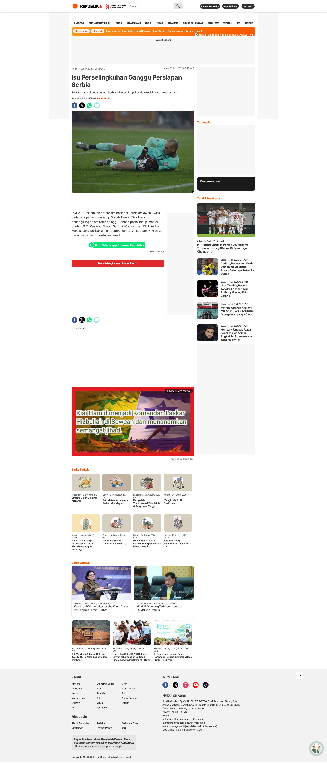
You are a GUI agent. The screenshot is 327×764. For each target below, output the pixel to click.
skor (119, 23)
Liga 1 (199, 31)
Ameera (76, 683)
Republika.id (230, 6)
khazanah (134, 23)
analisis (172, 23)
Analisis (101, 693)
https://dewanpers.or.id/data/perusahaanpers (99, 746)
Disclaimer (77, 727)
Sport (124, 693)
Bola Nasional (175, 31)
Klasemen (81, 31)
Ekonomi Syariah (100, 23)
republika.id (103, 98)
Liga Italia (127, 31)
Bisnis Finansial (193, 23)
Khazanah (77, 688)
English (125, 702)
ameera (79, 23)
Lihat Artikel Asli (157, 251)
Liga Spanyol (143, 31)
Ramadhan (102, 707)
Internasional (78, 698)
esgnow (213, 23)
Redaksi (101, 723)
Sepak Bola (86, 68)
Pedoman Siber (129, 723)
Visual (100, 702)
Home (75, 68)
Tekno (100, 698)
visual (227, 23)
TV (238, 23)
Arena (189, 31)
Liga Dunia (159, 31)
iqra (148, 23)
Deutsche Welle (210, 6)
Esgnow (76, 702)
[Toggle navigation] (75, 6)
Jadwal (98, 31)
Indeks (249, 23)
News (75, 693)
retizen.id (248, 6)
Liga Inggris (113, 31)
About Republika (81, 723)
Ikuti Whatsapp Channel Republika (119, 245)
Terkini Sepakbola (208, 198)
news (159, 23)
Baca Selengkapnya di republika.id (117, 263)
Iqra (99, 688)
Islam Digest (128, 688)
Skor (123, 683)
